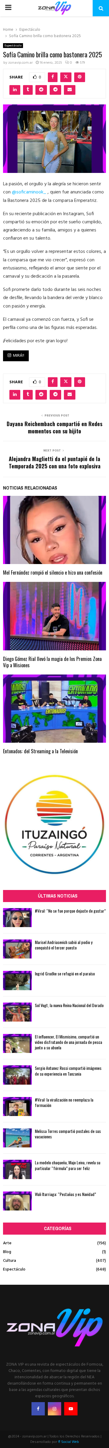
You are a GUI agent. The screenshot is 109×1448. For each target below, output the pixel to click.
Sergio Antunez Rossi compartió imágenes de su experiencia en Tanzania (68, 1070)
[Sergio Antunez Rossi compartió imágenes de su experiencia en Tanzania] (17, 1074)
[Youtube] (71, 1408)
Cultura (9, 1260)
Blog (7, 1252)
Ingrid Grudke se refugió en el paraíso (65, 973)
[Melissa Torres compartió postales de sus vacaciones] (17, 1137)
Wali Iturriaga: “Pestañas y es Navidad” (65, 1194)
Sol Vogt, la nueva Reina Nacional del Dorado (69, 1005)
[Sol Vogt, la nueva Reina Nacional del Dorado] (17, 1012)
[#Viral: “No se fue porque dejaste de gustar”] (17, 917)
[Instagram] (54, 1408)
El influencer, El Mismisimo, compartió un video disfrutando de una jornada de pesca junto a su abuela (68, 1042)
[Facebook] (38, 1408)
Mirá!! (18, 355)
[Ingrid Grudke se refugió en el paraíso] (17, 980)
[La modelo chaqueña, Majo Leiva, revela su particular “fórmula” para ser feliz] (17, 1169)
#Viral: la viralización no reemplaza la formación (64, 1102)
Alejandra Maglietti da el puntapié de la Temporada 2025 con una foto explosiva (55, 462)
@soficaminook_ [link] (29, 192)
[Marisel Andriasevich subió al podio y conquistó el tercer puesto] (17, 948)
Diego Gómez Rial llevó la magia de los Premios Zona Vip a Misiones (52, 662)
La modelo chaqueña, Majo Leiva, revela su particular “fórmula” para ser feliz (67, 1165)
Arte (7, 1243)
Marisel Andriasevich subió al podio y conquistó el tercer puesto (63, 945)
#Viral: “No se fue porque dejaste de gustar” (70, 910)
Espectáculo (13, 45)
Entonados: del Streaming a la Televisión (40, 751)
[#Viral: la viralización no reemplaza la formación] (17, 1106)
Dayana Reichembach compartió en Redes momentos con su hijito (54, 427)
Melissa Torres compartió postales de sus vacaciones (68, 1134)
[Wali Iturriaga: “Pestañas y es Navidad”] (17, 1200)
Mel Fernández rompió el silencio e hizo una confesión (52, 572)
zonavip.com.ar (20, 63)
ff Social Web (68, 1442)
